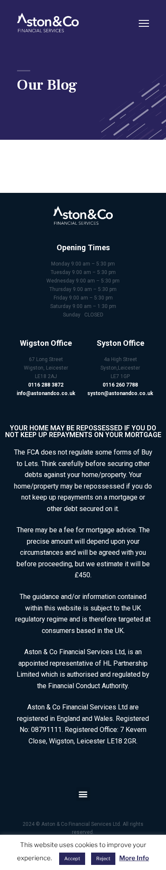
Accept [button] (72, 859)
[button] (83, 794)
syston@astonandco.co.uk (120, 393)
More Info (134, 858)
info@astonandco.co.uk (46, 393)
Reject (103, 859)
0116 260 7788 (120, 385)
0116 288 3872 (45, 385)
